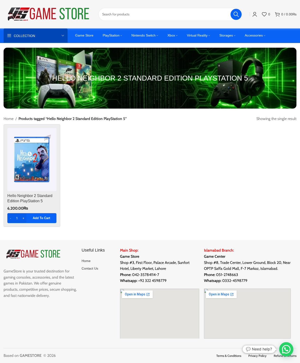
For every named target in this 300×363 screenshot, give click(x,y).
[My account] (254, 14)
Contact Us (90, 268)
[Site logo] (49, 14)
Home (9, 118)
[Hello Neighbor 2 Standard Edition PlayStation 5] (31, 159)
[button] (31, 218)
